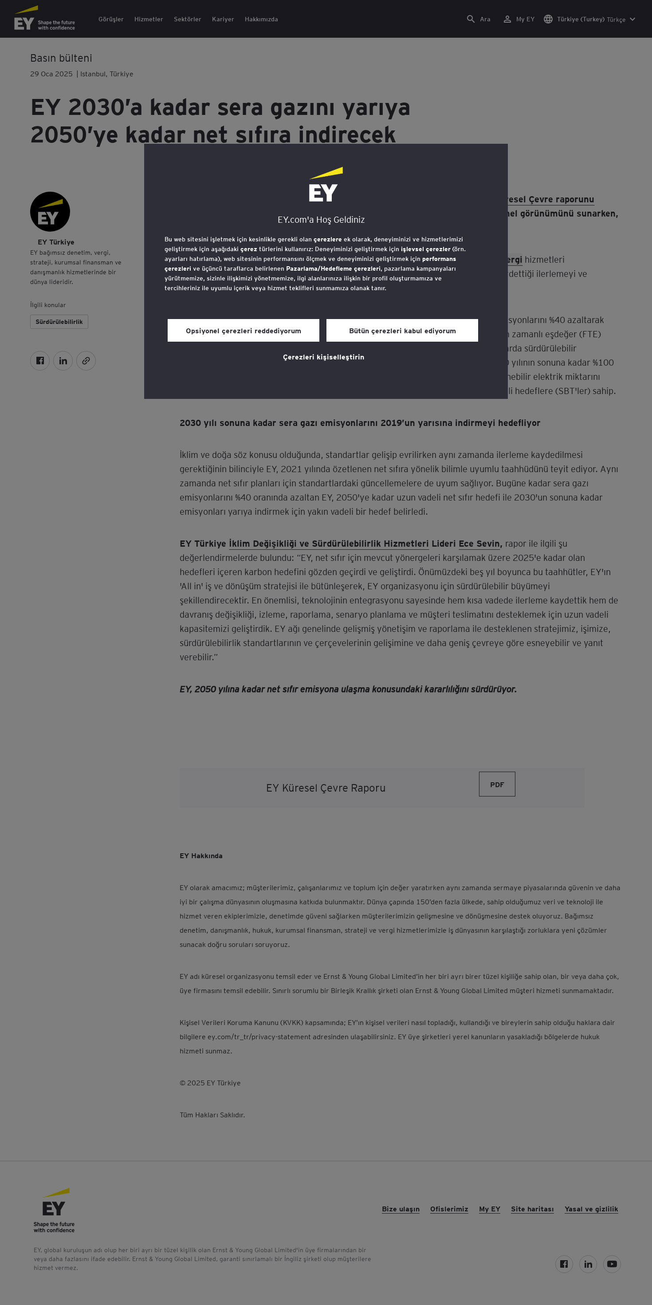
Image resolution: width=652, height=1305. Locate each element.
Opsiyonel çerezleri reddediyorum (243, 330)
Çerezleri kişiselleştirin (323, 356)
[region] (326, 271)
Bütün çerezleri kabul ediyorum (402, 330)
